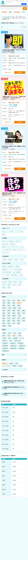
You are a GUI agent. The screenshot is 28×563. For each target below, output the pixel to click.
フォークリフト (5, 252)
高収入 (3, 234)
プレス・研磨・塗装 (6, 249)
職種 (10, 12)
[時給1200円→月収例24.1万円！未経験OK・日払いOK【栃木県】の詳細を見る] (14, 149)
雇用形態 (16, 12)
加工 (22, 247)
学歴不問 (4, 266)
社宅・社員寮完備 (16, 272)
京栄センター (5, 231)
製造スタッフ (18, 241)
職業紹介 (10, 259)
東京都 (15, 282)
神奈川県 (4, 282)
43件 (13, 416)
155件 (13, 412)
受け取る (24, 4)
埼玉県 (14, 284)
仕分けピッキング (22, 249)
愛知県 (10, 282)
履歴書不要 (11, 266)
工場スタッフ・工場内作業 (7, 241)
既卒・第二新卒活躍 (6, 272)
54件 (13, 407)
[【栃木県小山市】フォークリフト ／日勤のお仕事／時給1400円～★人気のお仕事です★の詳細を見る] (14, 101)
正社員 (22, 259)
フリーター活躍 (5, 275)
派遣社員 (4, 259)
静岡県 (3, 287)
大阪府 (20, 282)
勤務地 (3, 12)
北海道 (19, 284)
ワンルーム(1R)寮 (19, 231)
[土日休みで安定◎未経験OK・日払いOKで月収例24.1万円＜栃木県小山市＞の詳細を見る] (14, 53)
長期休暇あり (5, 269)
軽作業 (14, 249)
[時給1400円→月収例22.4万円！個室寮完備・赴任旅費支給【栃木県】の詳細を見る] (14, 197)
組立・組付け (5, 244)
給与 (23, 12)
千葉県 (3, 284)
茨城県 (9, 287)
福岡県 (9, 284)
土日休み (21, 275)
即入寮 (11, 231)
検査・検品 (12, 244)
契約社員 (16, 259)
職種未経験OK (14, 275)
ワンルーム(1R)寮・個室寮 (15, 269)
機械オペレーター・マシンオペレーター (10, 247)
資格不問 (17, 266)
